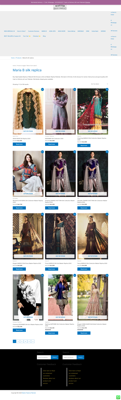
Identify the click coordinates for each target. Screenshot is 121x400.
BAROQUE (81, 31)
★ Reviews (114, 31)
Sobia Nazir (95, 31)
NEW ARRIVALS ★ (9, 31)
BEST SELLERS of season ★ (12, 36)
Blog (44, 36)
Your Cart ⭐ (27, 36)
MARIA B (44, 31)
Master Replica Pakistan (29, 393)
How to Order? (21, 31)
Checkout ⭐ (36, 36)
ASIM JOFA (52, 31)
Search (55, 357)
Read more (19, 144)
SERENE (103, 31)
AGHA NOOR (61, 31)
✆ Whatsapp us (113, 23)
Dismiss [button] (87, 2)
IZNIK (87, 31)
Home (14, 65)
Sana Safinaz (71, 31)
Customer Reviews (33, 31)
